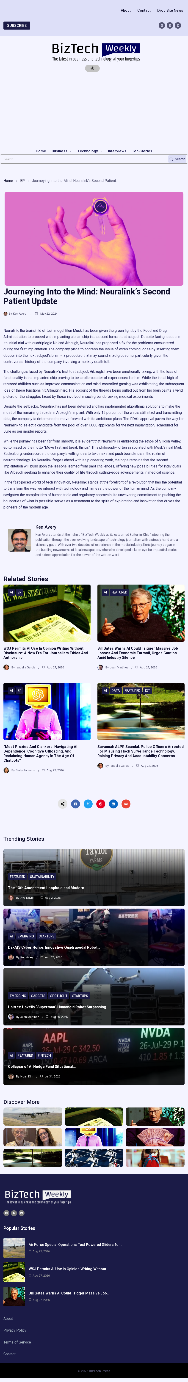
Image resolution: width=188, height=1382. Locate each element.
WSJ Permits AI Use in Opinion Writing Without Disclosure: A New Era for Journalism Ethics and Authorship (45, 653)
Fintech (44, 1055)
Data (116, 690)
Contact (144, 10)
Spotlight (58, 996)
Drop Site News (170, 10)
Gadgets (38, 996)
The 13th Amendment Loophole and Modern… (47, 888)
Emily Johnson (25, 770)
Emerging (26, 936)
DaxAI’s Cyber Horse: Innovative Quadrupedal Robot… (54, 947)
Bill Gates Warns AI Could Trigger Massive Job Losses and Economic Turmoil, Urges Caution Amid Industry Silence (137, 653)
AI (11, 592)
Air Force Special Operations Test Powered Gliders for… (75, 1244)
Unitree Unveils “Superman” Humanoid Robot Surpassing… (58, 1007)
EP (22, 181)
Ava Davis (26, 897)
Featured (119, 592)
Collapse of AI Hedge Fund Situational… (42, 1066)
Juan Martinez (119, 667)
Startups (47, 936)
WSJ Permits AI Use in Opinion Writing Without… (69, 1269)
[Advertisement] (94, 110)
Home (8, 181)
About (126, 10)
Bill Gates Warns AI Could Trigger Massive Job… (69, 1293)
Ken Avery (19, 313)
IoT (147, 690)
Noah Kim (26, 1076)
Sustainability (42, 877)
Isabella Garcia (25, 667)
